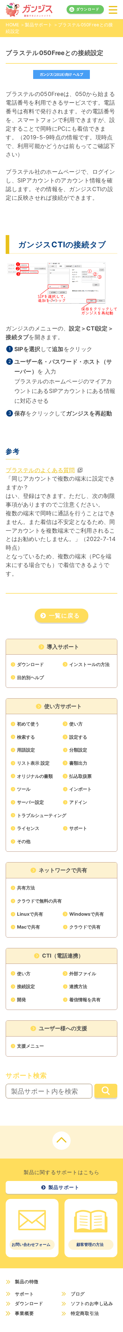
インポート (80, 789)
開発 (21, 999)
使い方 (76, 724)
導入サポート (63, 647)
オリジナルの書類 (35, 776)
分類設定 (78, 750)
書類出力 (78, 763)
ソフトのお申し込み (92, 1303)
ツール (23, 789)
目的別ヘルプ (30, 677)
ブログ (78, 1294)
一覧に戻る (64, 615)
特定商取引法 (85, 1313)
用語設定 (26, 750)
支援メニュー (30, 1046)
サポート (78, 828)
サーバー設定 (30, 802)
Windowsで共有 (86, 914)
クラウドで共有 (85, 927)
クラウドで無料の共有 (39, 901)
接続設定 (26, 986)
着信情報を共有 (85, 999)
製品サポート (38, 25)
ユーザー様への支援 (63, 1028)
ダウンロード (87, 9)
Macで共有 (28, 927)
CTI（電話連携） (63, 955)
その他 (23, 841)
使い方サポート (63, 706)
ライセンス (28, 828)
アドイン (78, 802)
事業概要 (24, 1313)
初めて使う (28, 724)
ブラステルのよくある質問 (40, 470)
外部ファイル (82, 973)
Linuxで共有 (30, 914)
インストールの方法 (89, 664)
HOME (12, 25)
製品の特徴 (27, 1281)
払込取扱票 (80, 776)
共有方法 (26, 888)
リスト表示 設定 (33, 763)
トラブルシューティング (41, 815)
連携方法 (78, 986)
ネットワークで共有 (63, 870)
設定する (78, 737)
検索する (26, 737)
